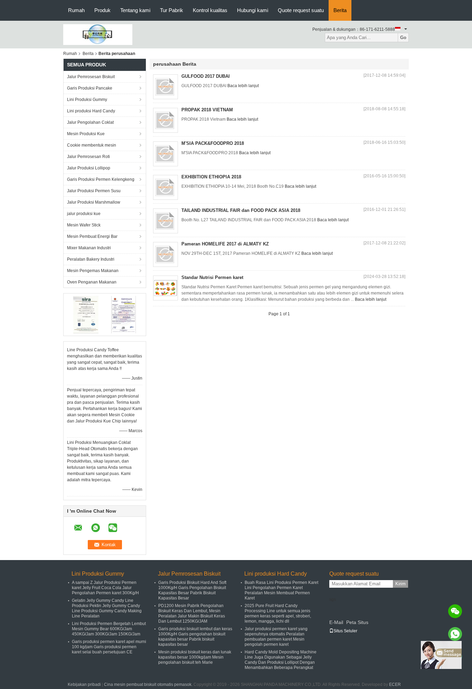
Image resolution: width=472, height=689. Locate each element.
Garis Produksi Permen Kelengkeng (100, 179)
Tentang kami (135, 10)
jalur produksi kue (84, 213)
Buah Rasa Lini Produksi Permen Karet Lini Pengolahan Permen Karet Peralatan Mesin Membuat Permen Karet (281, 590)
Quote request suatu (301, 10)
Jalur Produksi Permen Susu (94, 190)
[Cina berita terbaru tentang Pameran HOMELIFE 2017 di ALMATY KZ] (165, 254)
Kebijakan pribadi (84, 684)
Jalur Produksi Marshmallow (93, 202)
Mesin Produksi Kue (86, 133)
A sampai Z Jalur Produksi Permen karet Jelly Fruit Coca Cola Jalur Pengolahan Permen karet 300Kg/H (105, 587)
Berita (340, 10)
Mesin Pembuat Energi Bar (92, 236)
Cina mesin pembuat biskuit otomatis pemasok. (148, 684)
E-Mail (336, 622)
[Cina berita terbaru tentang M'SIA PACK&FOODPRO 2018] (165, 153)
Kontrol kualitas (210, 10)
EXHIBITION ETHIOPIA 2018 (211, 176)
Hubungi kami (252, 10)
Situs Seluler (345, 631)
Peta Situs (357, 622)
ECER (395, 684)
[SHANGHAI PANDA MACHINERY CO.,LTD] (97, 34)
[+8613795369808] (455, 634)
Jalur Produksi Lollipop (88, 168)
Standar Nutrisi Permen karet (212, 277)
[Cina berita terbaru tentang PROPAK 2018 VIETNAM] (165, 120)
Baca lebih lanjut (243, 85)
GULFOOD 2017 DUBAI (205, 76)
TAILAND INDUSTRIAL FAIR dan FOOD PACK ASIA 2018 (240, 210)
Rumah (76, 10)
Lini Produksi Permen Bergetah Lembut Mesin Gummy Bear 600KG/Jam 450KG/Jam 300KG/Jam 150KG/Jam (109, 628)
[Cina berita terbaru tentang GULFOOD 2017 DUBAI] (165, 86)
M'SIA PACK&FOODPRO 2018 (212, 143)
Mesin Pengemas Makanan (93, 270)
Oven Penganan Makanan (91, 282)
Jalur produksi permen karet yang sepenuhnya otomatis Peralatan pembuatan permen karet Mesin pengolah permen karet (276, 636)
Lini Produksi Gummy (87, 99)
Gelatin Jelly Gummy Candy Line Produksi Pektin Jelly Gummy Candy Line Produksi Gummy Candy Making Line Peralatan (107, 608)
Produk (102, 10)
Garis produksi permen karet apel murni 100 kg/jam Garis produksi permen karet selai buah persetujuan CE (109, 646)
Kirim (400, 583)
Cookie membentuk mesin (91, 145)
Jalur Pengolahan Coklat (90, 122)
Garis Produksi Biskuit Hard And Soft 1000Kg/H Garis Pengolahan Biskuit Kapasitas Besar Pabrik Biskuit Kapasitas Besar (192, 590)
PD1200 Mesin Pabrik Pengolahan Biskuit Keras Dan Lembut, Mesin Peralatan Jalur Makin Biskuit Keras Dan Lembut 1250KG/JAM (191, 613)
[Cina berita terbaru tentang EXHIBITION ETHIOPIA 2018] (165, 187)
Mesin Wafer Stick (84, 225)
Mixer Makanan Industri (89, 247)
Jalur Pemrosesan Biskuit (91, 76)
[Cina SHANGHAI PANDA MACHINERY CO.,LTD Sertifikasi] (86, 314)
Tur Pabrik (171, 10)
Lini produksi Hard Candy (91, 111)
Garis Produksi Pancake (89, 88)
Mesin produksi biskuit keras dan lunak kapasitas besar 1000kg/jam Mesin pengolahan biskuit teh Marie (194, 657)
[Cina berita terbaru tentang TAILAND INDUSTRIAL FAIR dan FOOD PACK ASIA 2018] (165, 220)
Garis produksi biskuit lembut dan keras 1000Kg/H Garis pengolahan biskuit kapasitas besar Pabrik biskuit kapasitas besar (195, 636)
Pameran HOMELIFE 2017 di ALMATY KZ (225, 243)
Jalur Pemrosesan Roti (88, 156)
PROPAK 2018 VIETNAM (207, 109)
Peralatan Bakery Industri (90, 259)
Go (403, 37)
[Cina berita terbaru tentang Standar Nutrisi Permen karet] (165, 288)
